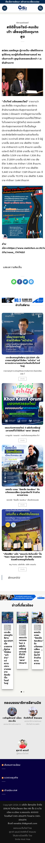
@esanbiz (14, 577)
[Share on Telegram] (31, 281)
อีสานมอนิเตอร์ (22, 22)
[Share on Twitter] (25, 281)
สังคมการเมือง (12, 765)
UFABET (10, 727)
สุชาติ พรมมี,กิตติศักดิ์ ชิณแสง (22, 832)
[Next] (42, 650)
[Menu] (4, 8)
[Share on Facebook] (19, 281)
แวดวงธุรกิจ (11, 777)
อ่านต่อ (22, 379)
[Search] (40, 8)
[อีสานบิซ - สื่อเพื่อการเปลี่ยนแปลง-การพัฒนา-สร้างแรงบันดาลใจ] (22, 8)
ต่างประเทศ (10, 790)
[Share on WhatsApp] (13, 281)
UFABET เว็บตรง (9, 730)
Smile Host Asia (22, 839)
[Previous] (3, 650)
